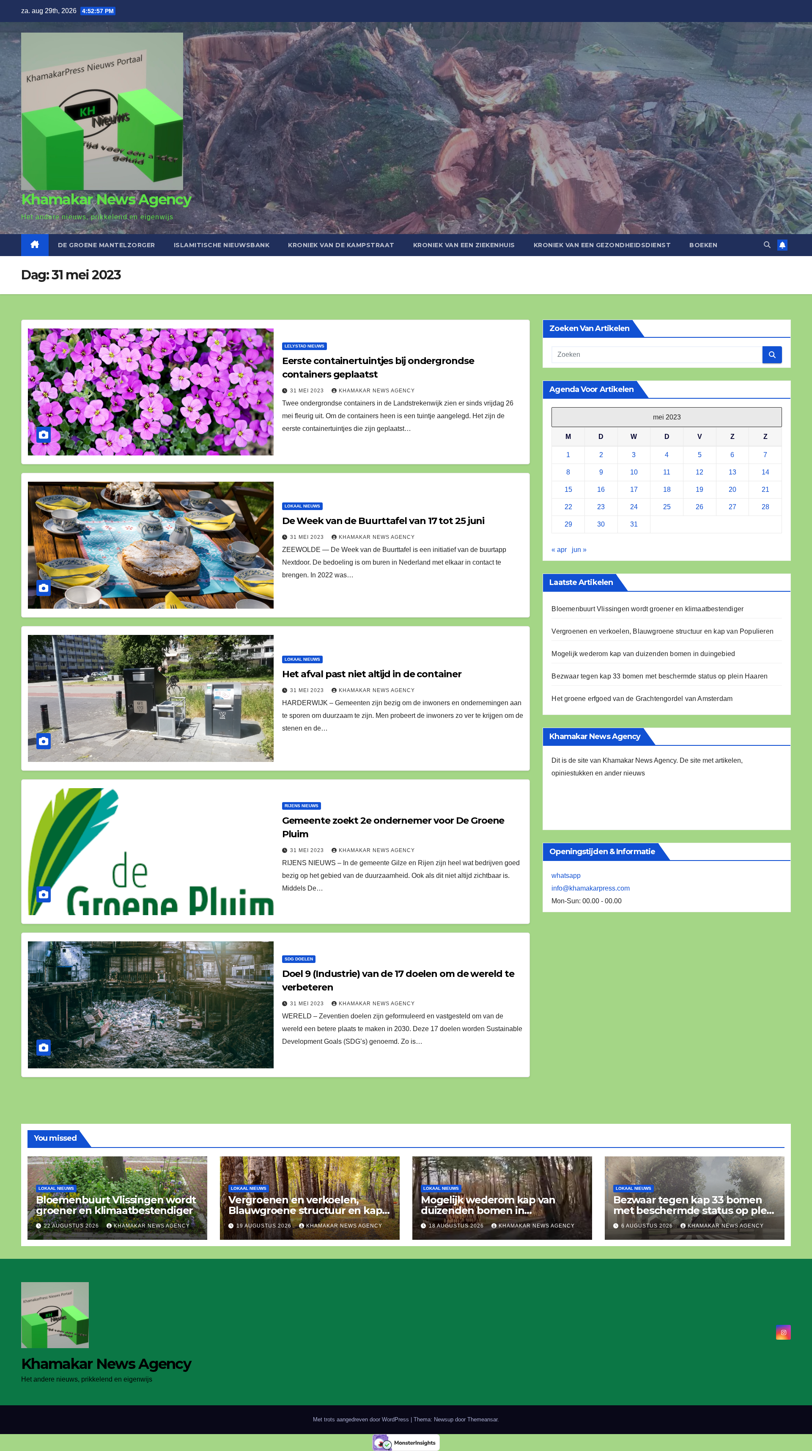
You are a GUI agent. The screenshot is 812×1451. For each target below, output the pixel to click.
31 (634, 524)
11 (666, 472)
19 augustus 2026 (264, 1226)
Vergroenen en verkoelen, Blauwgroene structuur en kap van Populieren (662, 631)
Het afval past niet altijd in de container (371, 674)
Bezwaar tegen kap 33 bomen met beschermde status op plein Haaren (659, 676)
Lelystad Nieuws (304, 346)
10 (634, 472)
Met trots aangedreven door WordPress (362, 1419)
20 (732, 489)
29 (568, 524)
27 (732, 506)
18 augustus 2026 (457, 1226)
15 (568, 489)
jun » (579, 549)
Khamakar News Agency (106, 199)
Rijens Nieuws (301, 805)
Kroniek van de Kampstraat (341, 245)
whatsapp (566, 875)
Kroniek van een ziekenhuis (464, 245)
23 (601, 506)
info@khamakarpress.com (590, 888)
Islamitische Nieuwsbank (222, 245)
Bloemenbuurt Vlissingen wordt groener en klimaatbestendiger (647, 608)
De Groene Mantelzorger (106, 245)
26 (699, 506)
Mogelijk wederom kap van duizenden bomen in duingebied (643, 653)
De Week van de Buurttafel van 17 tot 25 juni (383, 521)
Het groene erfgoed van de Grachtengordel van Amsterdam (641, 698)
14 (765, 472)
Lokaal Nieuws (302, 506)
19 (699, 489)
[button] (767, 244)
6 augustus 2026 (648, 1226)
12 (699, 472)
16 (601, 489)
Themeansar (482, 1419)
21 (765, 489)
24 (634, 506)
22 (568, 506)
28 (765, 506)
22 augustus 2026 (72, 1226)
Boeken (703, 245)
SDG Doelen (299, 959)
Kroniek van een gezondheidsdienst (602, 245)
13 (732, 472)
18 (667, 489)
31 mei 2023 (308, 391)
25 (667, 506)
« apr (559, 549)
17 (634, 489)
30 (601, 524)
